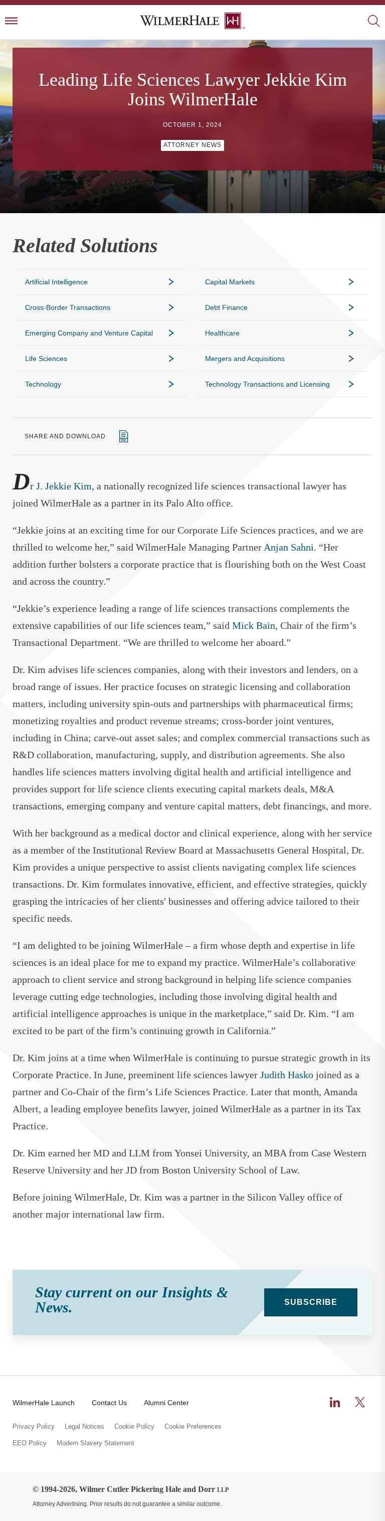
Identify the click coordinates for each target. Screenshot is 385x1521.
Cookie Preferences (193, 1426)
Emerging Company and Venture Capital (89, 333)
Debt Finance (226, 307)
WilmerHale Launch (44, 1403)
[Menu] (11, 22)
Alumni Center (166, 1403)
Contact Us (109, 1403)
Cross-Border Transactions (67, 307)
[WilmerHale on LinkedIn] (335, 1402)
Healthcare (222, 333)
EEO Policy (30, 1443)
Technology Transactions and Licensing (267, 384)
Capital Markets (230, 282)
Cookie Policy (134, 1426)
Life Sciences (46, 359)
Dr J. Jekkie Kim (52, 485)
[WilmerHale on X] (360, 1402)
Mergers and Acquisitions (245, 359)
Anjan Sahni (289, 547)
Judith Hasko (286, 1074)
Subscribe (310, 1302)
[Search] (373, 22)
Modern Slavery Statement (95, 1443)
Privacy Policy (34, 1426)
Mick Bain (253, 625)
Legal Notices (84, 1426)
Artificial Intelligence (56, 282)
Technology (43, 384)
